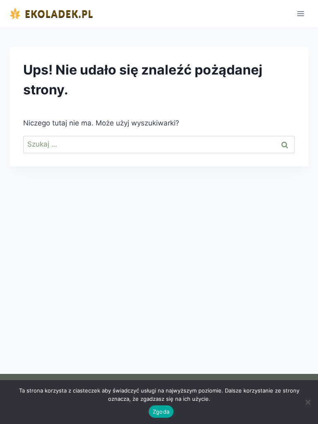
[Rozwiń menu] (300, 13)
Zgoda (161, 411)
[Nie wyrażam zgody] (308, 402)
